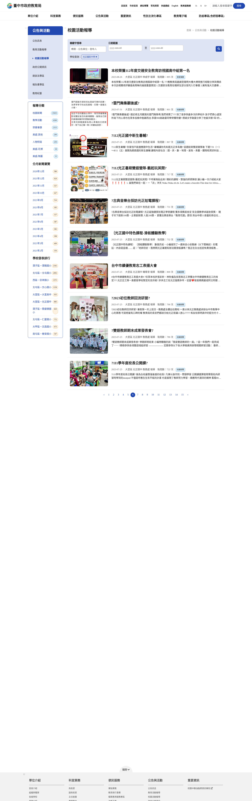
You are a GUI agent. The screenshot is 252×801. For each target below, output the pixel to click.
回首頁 (124, 6)
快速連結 (165, 6)
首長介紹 (33, 788)
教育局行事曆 (114, 793)
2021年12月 (45, 178)
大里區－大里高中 (45, 294)
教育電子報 (180, 16)
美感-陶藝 (45, 156)
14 (176, 394)
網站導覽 (144, 6)
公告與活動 (102, 16)
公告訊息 (37, 41)
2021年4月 (45, 236)
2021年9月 (45, 200)
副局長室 (73, 793)
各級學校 (33, 797)
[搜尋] (219, 49)
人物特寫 (45, 142)
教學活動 (45, 120)
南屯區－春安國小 (45, 334)
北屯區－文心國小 (45, 287)
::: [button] (24, 774)
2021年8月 (45, 207)
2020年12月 (45, 171)
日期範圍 (113, 43)
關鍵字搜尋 (76, 43)
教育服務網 (186, 6)
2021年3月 (45, 243)
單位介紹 (33, 16)
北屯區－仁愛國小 (45, 319)
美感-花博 (45, 149)
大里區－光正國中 (45, 301)
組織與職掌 (34, 793)
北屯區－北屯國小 (45, 273)
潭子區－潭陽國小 (45, 265)
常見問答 (155, 6)
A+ (205, 6)
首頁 (189, 30)
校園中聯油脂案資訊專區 (199, 788)
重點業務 (112, 788)
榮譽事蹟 (45, 127)
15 (182, 394)
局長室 (72, 788)
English (175, 6)
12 (164, 394)
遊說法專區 (38, 76)
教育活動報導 (40, 49)
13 (170, 394)
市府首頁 (134, 6)
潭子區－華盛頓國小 (45, 311)
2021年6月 (45, 221)
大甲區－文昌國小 (45, 326)
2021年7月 (45, 214)
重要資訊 (126, 16)
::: (26, 28)
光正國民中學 (89, 57)
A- (196, 6)
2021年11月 (45, 185)
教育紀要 (37, 93)
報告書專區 (38, 84)
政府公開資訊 (40, 67)
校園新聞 (45, 113)
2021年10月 (45, 193)
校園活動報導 (42, 58)
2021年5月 (45, 229)
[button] (126, 769)
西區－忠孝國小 (45, 280)
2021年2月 (45, 250)
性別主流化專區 (152, 16)
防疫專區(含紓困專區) (211, 16)
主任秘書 (73, 797)
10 (153, 394)
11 (159, 394)
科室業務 (55, 16)
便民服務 (78, 16)
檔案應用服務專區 (116, 797)
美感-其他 (45, 134)
